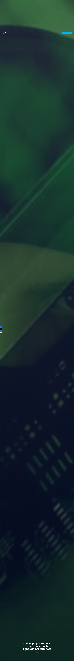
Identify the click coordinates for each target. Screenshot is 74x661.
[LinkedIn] (1, 331)
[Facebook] (1, 327)
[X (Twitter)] (1, 329)
